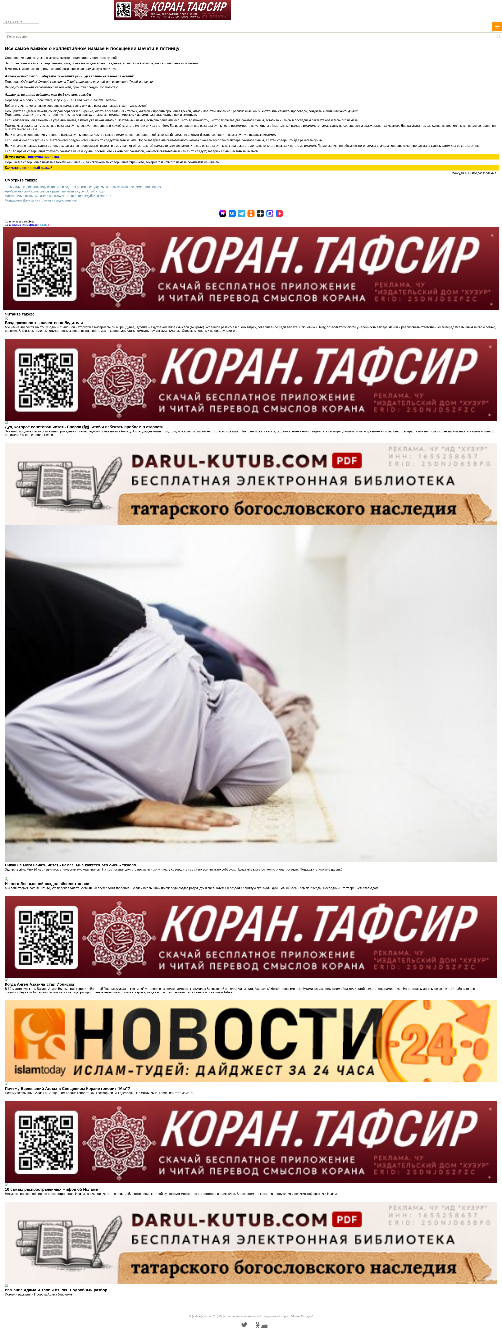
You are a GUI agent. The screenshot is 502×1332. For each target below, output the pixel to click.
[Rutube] (222, 213)
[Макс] (269, 213)
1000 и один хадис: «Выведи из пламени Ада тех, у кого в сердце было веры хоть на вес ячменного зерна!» (83, 187)
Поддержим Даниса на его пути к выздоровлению (41, 200)
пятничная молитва (43, 156)
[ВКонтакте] (232, 213)
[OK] (251, 213)
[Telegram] (241, 213)
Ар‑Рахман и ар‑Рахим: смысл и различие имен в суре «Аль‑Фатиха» (55, 191)
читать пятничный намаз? (31, 167)
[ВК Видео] (279, 213)
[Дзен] (260, 213)
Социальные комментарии (27, 224)
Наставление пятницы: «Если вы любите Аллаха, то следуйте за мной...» (58, 196)
